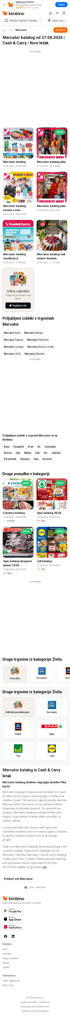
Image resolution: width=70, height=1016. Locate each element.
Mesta (6, 962)
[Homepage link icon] (25, 887)
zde (44, 867)
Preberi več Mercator (18, 879)
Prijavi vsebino (10, 958)
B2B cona (8, 985)
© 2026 (35, 997)
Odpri (61, 4)
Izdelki (6, 967)
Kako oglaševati (11, 980)
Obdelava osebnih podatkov (35, 1011)
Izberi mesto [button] (59, 20)
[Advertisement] (35, 88)
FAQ (5, 949)
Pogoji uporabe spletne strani (35, 1006)
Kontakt (7, 953)
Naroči (62, 29)
